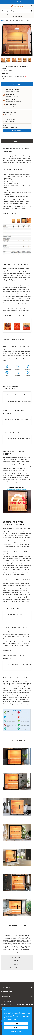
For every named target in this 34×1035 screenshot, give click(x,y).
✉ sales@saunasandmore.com (11, 127)
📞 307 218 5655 (7, 125)
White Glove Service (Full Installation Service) (13, 76)
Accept (16, 1023)
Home (2, 20)
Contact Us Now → (17, 130)
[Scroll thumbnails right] (32, 60)
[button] (17, 141)
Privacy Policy (13, 1019)
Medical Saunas (7, 70)
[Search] (31, 11)
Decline (16, 1027)
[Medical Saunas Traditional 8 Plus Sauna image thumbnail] (3, 59)
